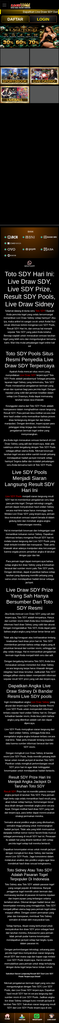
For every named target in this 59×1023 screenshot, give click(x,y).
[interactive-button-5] (14, 94)
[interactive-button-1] (14, 57)
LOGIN (43, 19)
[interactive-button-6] (44, 94)
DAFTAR (15, 19)
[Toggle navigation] (4, 5)
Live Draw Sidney (40, 702)
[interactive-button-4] (44, 75)
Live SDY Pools (14, 496)
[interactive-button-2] (44, 57)
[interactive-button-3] (14, 75)
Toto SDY (40, 310)
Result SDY (10, 791)
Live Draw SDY (28, 375)
